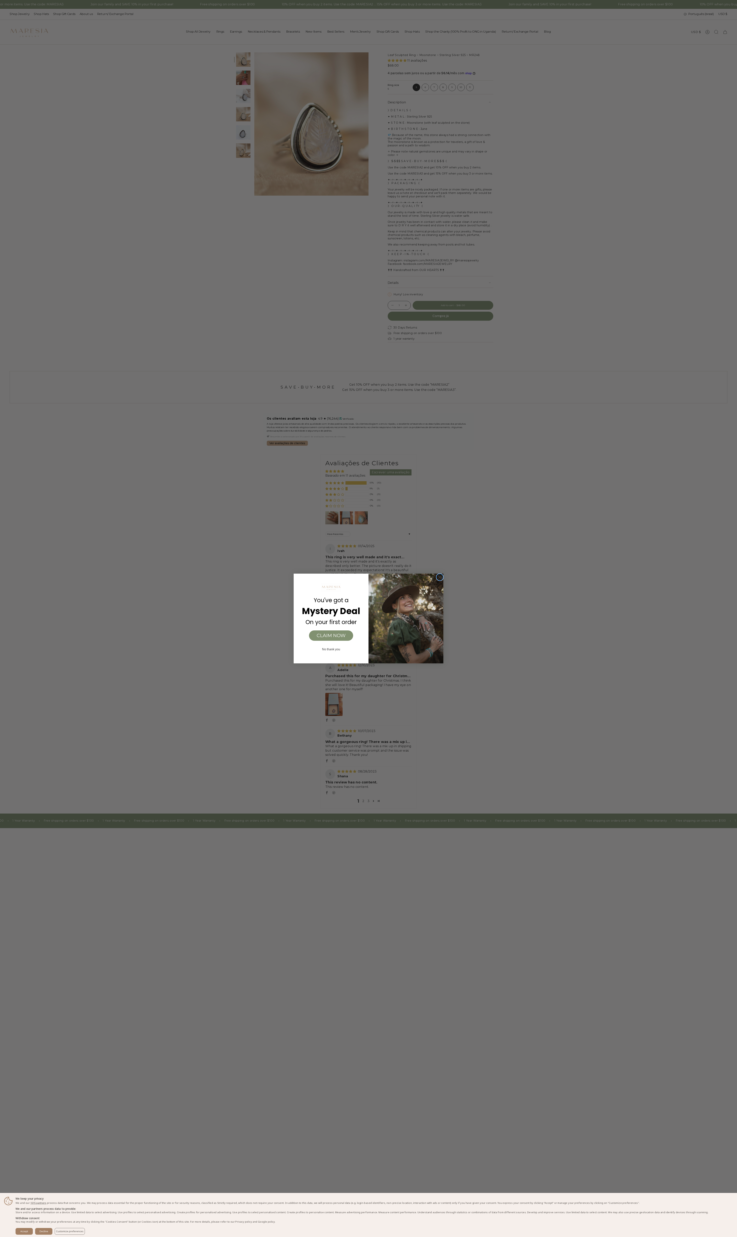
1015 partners (38, 1203)
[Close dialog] (439, 577)
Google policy (266, 1221)
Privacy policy (243, 1221)
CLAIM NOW (331, 635)
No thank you (331, 649)
